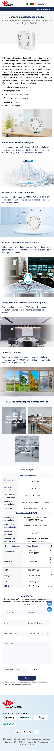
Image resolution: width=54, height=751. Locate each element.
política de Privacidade (27, 744)
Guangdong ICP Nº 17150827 (15, 742)
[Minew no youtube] (36, 732)
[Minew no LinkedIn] (17, 732)
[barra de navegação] (49, 4)
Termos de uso (43, 742)
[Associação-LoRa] (25, 717)
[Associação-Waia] (9, 724)
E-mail (49, 609)
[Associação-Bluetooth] (9, 717)
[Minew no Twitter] (30, 732)
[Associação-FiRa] (41, 717)
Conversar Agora (49, 603)
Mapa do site (31, 742)
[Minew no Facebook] (24, 732)
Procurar (27, 4)
